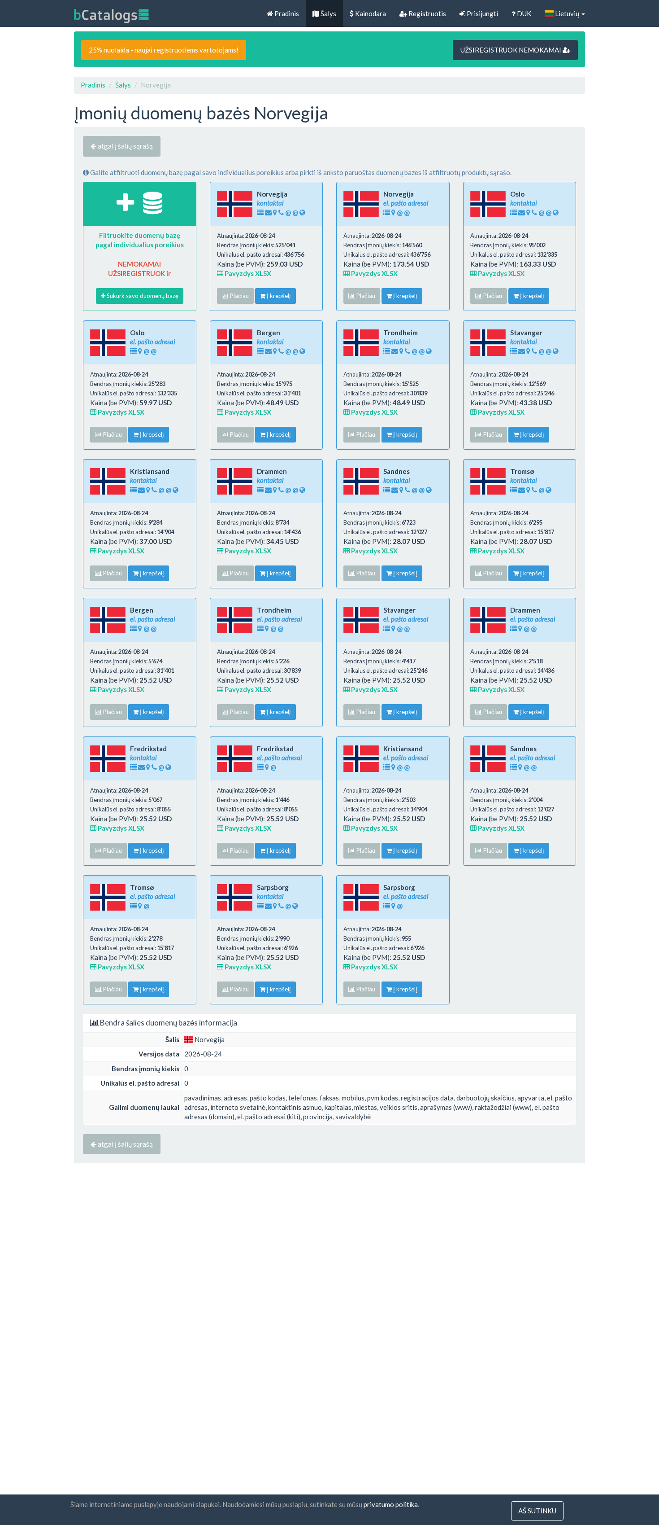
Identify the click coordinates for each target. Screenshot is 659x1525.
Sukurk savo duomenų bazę (141, 295)
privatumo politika (391, 1504)
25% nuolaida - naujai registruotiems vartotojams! (163, 50)
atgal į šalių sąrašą (124, 146)
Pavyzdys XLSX (247, 273)
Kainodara (370, 13)
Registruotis (426, 13)
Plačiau (239, 295)
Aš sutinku (537, 1511)
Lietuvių (567, 13)
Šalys (327, 13)
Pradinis (286, 13)
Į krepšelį (278, 295)
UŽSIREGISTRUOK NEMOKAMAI (511, 50)
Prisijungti (481, 13)
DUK (523, 13)
